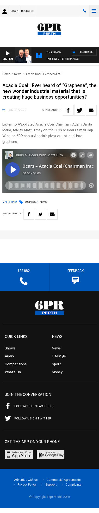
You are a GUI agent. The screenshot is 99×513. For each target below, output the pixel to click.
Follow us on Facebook (33, 406)
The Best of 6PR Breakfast (63, 58)
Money (57, 372)
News (17, 74)
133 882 (84, 11)
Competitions (16, 364)
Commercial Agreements (64, 479)
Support (51, 484)
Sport (56, 364)
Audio (9, 356)
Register (27, 11)
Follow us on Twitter (32, 418)
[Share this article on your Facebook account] (68, 110)
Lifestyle (59, 356)
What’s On (13, 372)
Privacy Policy (27, 484)
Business (30, 202)
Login (15, 11)
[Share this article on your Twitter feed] (79, 110)
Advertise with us (26, 479)
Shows (10, 348)
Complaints (73, 484)
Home (6, 74)
